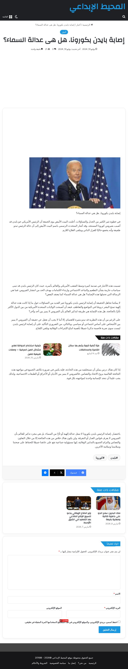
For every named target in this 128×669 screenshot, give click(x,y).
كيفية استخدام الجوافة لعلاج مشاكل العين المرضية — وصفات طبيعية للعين (25, 349)
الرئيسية (86, 24)
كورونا (99, 457)
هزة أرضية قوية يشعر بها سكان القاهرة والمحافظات (83, 347)
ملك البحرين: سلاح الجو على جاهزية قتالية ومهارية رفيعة (109, 516)
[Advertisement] (64, 645)
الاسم (117, 593)
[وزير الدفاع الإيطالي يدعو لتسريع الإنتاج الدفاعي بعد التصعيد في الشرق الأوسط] (78, 503)
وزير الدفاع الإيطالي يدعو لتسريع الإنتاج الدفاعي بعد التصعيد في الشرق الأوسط (79, 518)
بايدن (113, 457)
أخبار (78, 24)
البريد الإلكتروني (112, 608)
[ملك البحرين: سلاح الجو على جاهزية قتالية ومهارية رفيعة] (108, 503)
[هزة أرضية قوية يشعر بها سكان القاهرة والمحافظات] (111, 349)
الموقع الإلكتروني (54, 608)
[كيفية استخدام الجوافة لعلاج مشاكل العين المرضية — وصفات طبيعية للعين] (52, 349)
